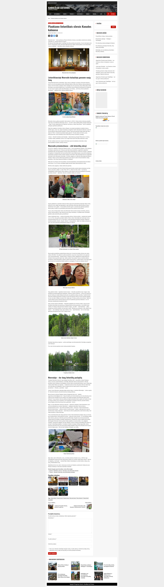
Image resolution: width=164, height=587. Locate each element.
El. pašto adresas (52, 539)
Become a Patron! (111, 116)
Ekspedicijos (80, 14)
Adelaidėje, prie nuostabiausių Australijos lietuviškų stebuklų (75, 576)
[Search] (104, 14)
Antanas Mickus (53, 498)
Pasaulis (72, 14)
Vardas (50, 534)
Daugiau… (95, 14)
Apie (101, 14)
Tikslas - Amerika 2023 (59, 23)
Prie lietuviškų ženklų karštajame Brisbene (105, 43)
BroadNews (86, 584)
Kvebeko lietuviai (66, 498)
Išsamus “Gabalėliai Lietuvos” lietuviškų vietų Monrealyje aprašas (63, 470)
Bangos (87, 14)
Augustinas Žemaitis (53, 32)
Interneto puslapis (52, 544)
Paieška (99, 23)
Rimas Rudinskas (79, 498)
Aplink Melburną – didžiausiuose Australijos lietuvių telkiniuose (98, 576)
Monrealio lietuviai (73, 498)
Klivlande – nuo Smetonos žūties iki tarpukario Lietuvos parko (105, 62)
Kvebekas (53, 23)
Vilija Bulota (50, 500)
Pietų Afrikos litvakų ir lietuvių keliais (104, 36)
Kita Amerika (57, 14)
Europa (64, 14)
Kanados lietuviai (60, 498)
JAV (50, 14)
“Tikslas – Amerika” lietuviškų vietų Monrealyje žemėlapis (62, 472)
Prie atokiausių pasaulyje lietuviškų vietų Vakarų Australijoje (52, 576)
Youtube (113, 14)
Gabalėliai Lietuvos (59, 7)
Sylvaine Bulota (85, 498)
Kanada (49, 23)
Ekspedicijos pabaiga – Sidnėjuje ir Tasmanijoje (75, 566)
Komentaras (51, 517)
